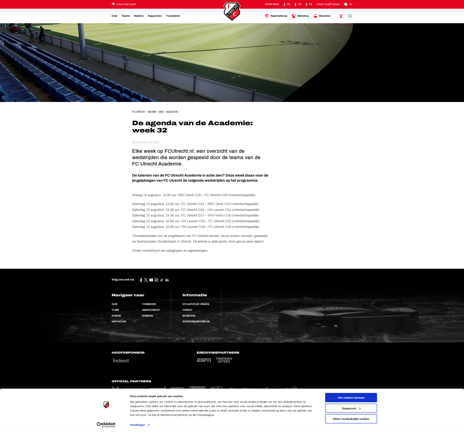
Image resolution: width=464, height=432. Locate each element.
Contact (187, 310)
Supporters (119, 321)
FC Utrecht (138, 111)
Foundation (149, 304)
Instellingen (137, 424)
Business (147, 315)
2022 (161, 111)
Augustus (172, 111)
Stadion (116, 315)
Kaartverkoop (151, 310)
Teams (115, 310)
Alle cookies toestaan (351, 397)
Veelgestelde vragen (196, 304)
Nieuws (152, 111)
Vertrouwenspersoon (196, 321)
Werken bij (189, 315)
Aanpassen (349, 408)
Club (114, 304)
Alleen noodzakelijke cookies (351, 418)
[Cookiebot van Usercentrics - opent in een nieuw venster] (106, 425)
